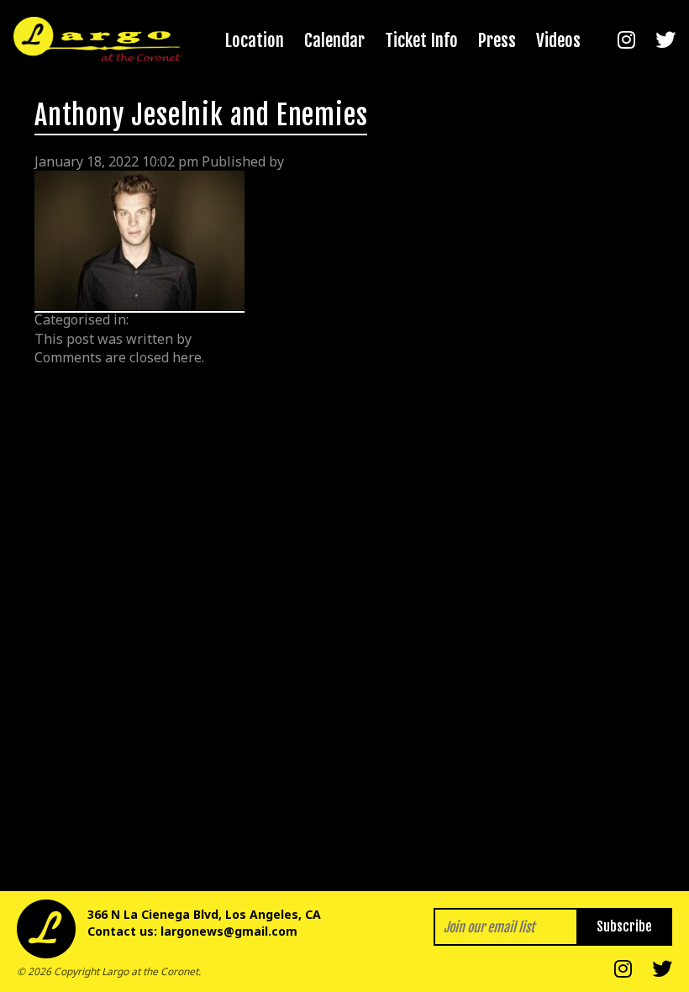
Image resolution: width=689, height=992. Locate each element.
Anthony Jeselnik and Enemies (200, 115)
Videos (558, 40)
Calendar (334, 40)
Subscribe (624, 926)
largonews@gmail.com (228, 931)
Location (254, 40)
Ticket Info (421, 40)
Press (497, 40)
